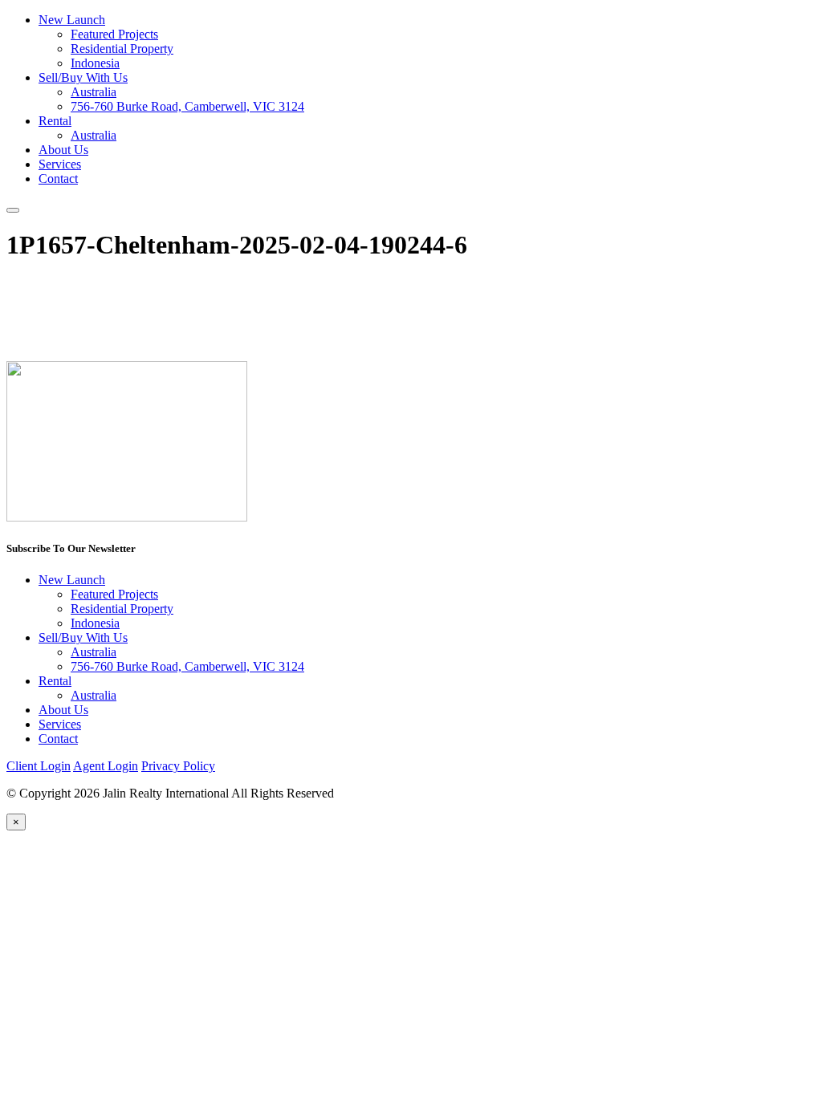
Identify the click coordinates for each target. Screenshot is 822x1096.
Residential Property (122, 48)
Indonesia (95, 63)
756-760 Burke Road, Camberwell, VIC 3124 (187, 106)
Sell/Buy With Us (83, 77)
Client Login (38, 766)
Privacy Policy (178, 766)
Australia (93, 92)
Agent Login (105, 766)
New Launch (72, 19)
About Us (63, 149)
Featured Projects (114, 34)
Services (60, 164)
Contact (58, 178)
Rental (55, 121)
